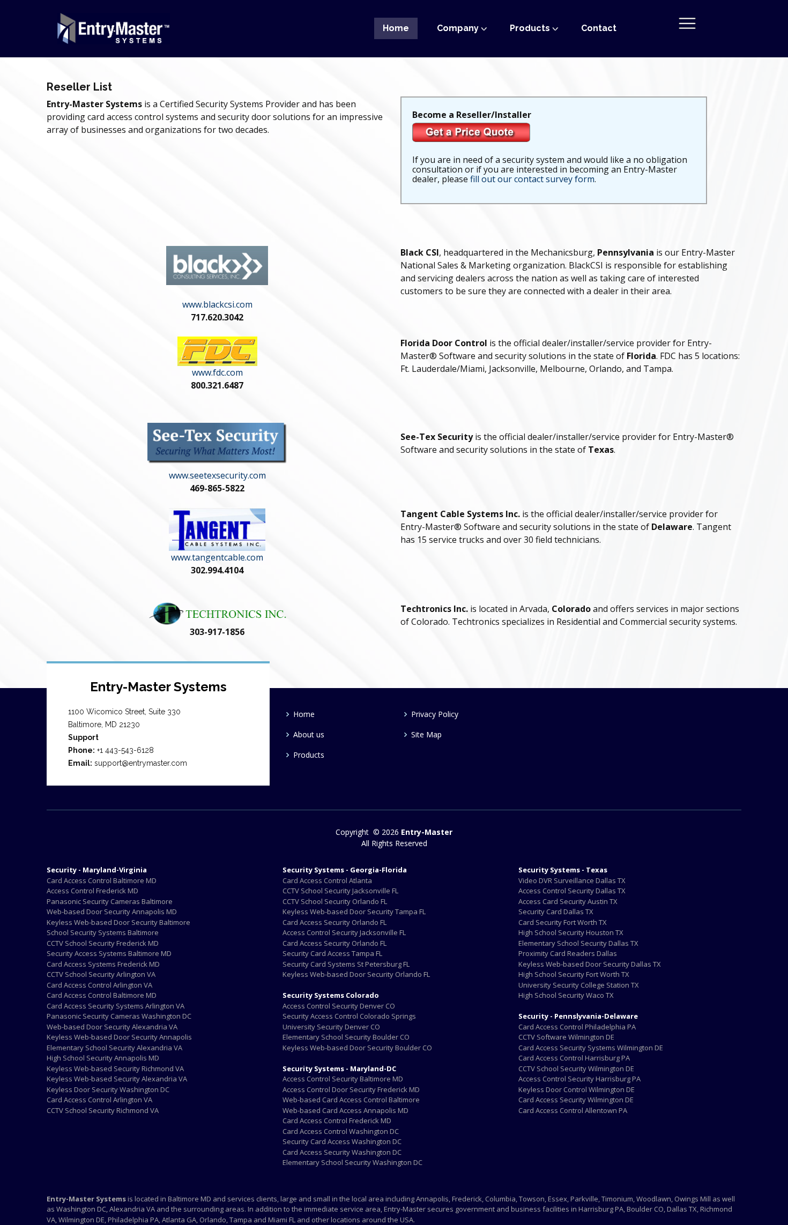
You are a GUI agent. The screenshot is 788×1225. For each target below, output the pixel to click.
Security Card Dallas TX (555, 911)
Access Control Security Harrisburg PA (579, 1079)
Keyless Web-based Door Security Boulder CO (357, 1047)
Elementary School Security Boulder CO (346, 1037)
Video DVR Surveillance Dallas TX (572, 880)
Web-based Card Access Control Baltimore (351, 1099)
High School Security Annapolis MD (103, 1058)
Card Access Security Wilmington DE (576, 1099)
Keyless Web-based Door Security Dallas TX (589, 964)
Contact (598, 28)
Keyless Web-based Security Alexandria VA (117, 1079)
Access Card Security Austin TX (568, 901)
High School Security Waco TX (566, 995)
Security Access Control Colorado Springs (349, 1016)
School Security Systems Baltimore (103, 932)
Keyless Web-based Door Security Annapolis (119, 1037)
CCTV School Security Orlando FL (335, 901)
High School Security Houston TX (570, 932)
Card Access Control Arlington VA (99, 985)
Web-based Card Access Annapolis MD (345, 1110)
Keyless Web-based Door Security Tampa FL (354, 911)
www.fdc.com (217, 372)
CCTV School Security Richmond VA (103, 1110)
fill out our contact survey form (532, 179)
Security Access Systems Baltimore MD (109, 953)
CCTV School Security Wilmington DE (576, 1068)
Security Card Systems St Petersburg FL (346, 964)
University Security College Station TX (578, 985)
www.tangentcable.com (217, 557)
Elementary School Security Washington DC (352, 1162)
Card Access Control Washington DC (341, 1131)
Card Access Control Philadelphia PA (577, 1027)
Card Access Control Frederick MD (337, 1120)
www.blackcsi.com (217, 304)
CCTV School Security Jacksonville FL (340, 890)
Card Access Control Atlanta (327, 880)
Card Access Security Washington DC (342, 1152)
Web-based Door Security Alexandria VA (112, 1027)
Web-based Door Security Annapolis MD (112, 911)
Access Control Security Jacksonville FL (344, 932)
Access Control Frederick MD (92, 890)
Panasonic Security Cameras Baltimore (110, 901)
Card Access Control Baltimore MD (102, 880)
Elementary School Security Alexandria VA (114, 1047)
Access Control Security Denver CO (339, 1006)
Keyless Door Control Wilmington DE (576, 1089)
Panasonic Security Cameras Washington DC (119, 1016)
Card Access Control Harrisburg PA (574, 1058)
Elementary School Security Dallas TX (578, 943)
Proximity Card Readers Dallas (567, 953)
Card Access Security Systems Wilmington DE (590, 1047)
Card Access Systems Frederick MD (103, 964)
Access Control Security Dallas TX (572, 890)
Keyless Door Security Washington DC (108, 1089)
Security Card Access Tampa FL (332, 953)
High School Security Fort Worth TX (573, 974)
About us (308, 734)
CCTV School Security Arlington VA (101, 974)
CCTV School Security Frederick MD (103, 943)
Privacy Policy (434, 714)
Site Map (426, 734)
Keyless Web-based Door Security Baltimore (118, 922)
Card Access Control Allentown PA (572, 1110)
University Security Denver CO (331, 1027)
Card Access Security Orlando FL (334, 922)
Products (308, 755)
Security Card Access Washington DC (342, 1141)
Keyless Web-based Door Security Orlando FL (356, 974)
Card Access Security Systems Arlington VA (115, 1006)
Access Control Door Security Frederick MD (351, 1089)
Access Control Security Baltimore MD (343, 1079)
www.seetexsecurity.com (217, 475)
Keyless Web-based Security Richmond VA (115, 1068)
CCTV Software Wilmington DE (566, 1037)
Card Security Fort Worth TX (562, 922)
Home (396, 28)
